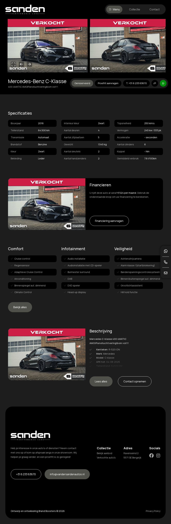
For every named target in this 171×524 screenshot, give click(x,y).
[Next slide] (29, 64)
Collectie (134, 9)
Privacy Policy (153, 511)
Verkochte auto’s (106, 457)
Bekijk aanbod (104, 453)
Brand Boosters (47, 511)
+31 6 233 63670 (26, 474)
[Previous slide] (21, 64)
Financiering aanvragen (109, 221)
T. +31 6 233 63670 (136, 83)
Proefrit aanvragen (108, 83)
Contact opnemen (134, 381)
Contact (154, 9)
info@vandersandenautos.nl (67, 474)
